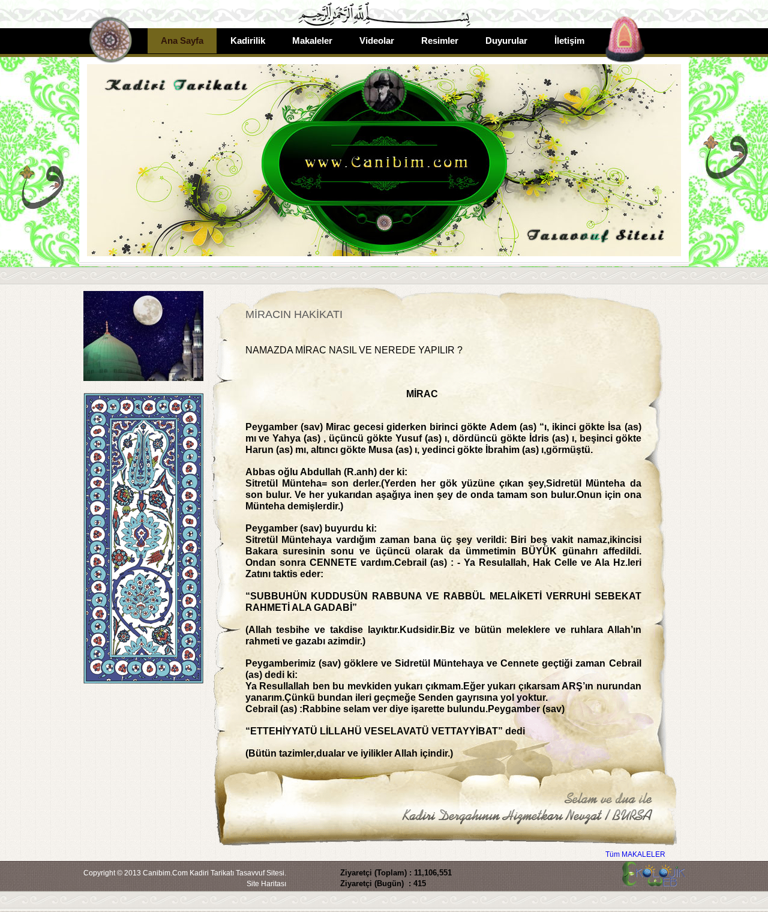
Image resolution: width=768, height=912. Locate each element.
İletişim (569, 40)
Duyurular (506, 40)
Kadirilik (247, 40)
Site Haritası (266, 884)
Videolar (376, 40)
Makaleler (312, 40)
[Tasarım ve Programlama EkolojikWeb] (652, 881)
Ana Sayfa (182, 40)
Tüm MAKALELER (635, 854)
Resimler (439, 40)
